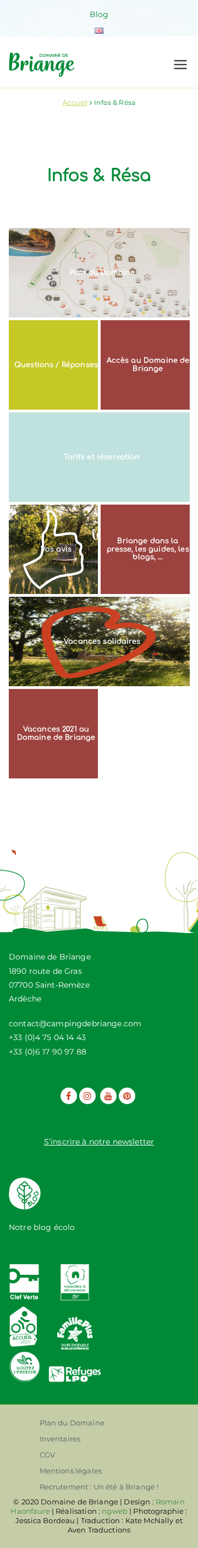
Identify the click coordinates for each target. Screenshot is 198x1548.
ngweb (115, 1511)
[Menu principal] (180, 64)
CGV (47, 1454)
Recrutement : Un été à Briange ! (99, 1486)
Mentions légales (71, 1470)
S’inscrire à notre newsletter (99, 1142)
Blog (99, 14)
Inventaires (60, 1438)
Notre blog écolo (42, 1227)
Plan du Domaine (72, 1422)
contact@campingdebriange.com (75, 1024)
